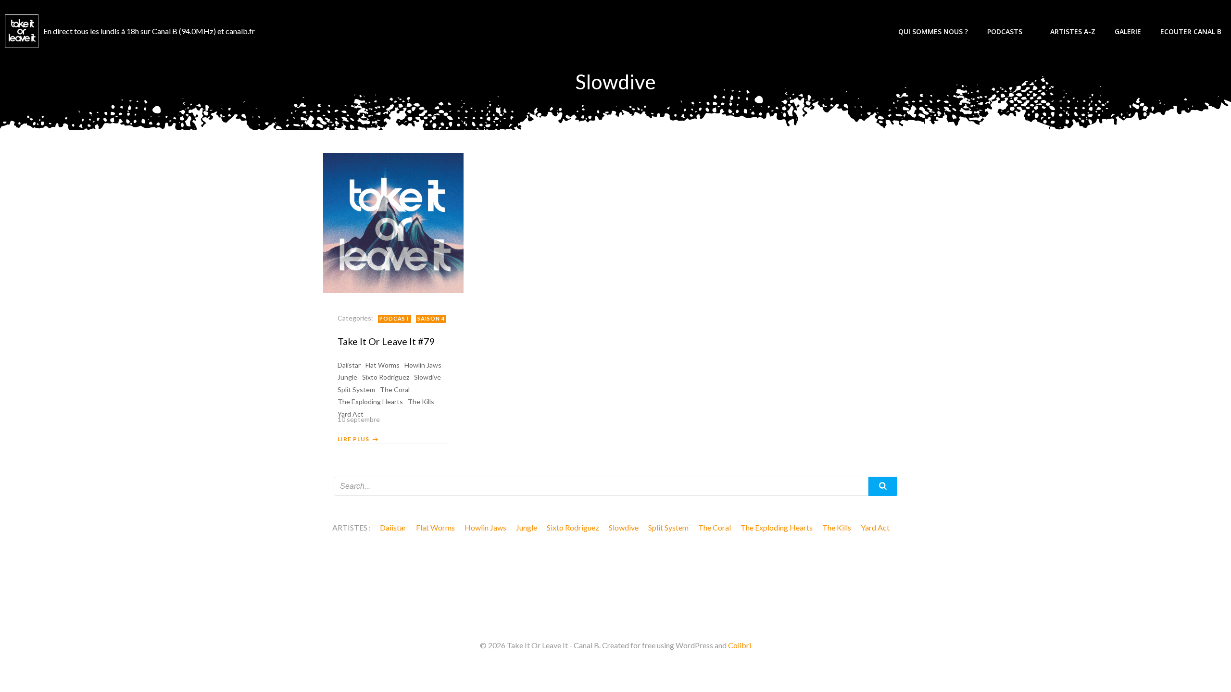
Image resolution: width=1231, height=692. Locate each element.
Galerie (1128, 31)
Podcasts (1004, 31)
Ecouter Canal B (1190, 31)
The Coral (395, 389)
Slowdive (427, 377)
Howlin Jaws (422, 365)
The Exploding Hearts (370, 401)
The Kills (421, 401)
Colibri (739, 645)
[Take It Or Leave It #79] (393, 221)
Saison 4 (431, 318)
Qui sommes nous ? (933, 31)
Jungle (347, 377)
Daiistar (349, 365)
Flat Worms (382, 365)
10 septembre (359, 419)
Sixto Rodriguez (385, 377)
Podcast (394, 318)
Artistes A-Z (1072, 31)
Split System (356, 389)
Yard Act (875, 527)
